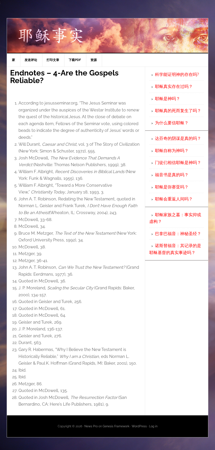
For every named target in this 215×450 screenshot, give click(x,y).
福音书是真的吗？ (172, 174)
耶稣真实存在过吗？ (174, 86)
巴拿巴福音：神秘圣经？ (178, 233)
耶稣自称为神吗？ (172, 150)
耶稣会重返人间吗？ (174, 198)
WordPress (139, 426)
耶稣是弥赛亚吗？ (172, 186)
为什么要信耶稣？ (172, 122)
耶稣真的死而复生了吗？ (178, 110)
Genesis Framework (116, 426)
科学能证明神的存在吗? (177, 74)
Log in (153, 426)
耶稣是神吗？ (167, 98)
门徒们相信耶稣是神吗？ (178, 162)
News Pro (91, 426)
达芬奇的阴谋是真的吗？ (178, 138)
